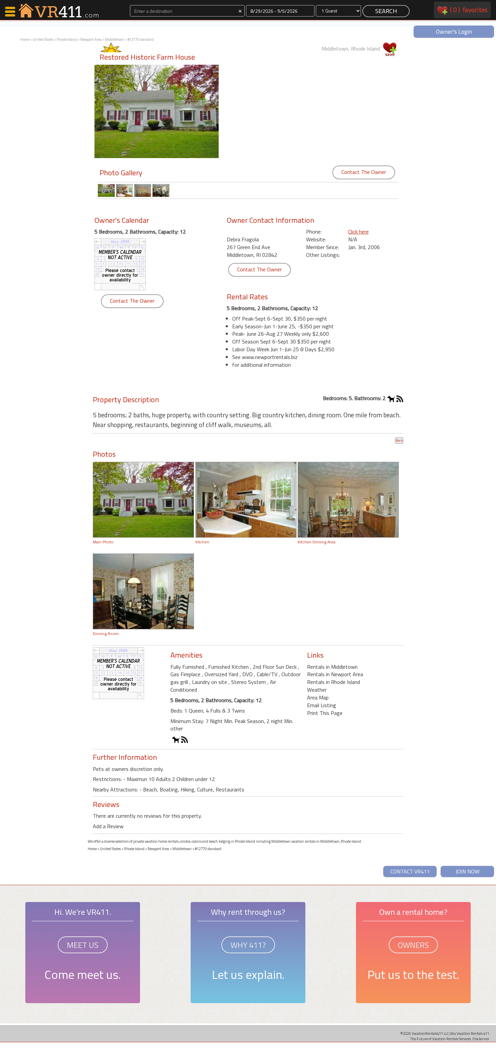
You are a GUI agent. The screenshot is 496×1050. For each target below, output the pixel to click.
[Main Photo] (143, 499)
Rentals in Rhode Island (333, 682)
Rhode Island (67, 39)
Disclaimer (480, 1039)
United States (43, 39)
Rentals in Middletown (332, 667)
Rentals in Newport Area (335, 674)
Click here (358, 232)
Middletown (114, 39)
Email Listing (321, 705)
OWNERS (413, 945)
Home (24, 39)
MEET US (83, 945)
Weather (317, 690)
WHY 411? (248, 945)
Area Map (318, 697)
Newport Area (91, 39)
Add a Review (108, 826)
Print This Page (324, 713)
